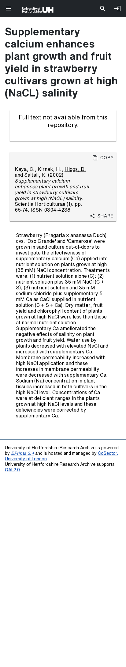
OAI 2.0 (12, 469)
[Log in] (117, 8)
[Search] (102, 8)
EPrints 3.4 (22, 453)
